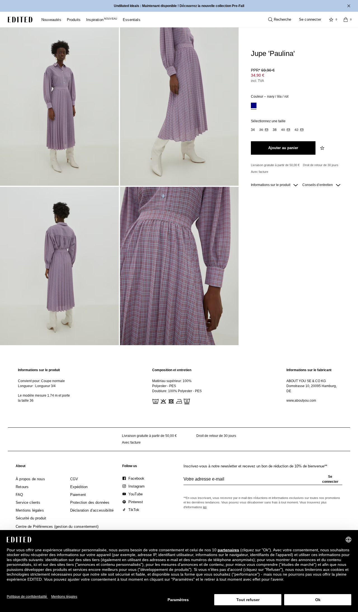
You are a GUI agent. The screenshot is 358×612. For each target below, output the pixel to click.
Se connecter (310, 19)
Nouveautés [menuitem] (51, 20)
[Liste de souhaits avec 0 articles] (331, 19)
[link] (20, 467)
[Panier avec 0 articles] (345, 19)
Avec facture (259, 171)
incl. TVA (257, 81)
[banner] (179, 6)
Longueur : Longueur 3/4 (37, 386)
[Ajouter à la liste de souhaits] (323, 148)
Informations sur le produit (271, 185)
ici (204, 507)
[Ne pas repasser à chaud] (178, 401)
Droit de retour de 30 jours (320, 165)
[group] (262, 481)
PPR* (263, 70)
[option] (253, 106)
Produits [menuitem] (74, 20)
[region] (45, 386)
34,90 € (257, 75)
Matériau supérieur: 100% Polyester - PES (172, 383)
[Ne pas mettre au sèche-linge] (170, 401)
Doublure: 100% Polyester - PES (177, 391)
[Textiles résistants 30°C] (155, 401)
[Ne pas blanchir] (163, 401)
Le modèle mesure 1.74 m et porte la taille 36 (44, 398)
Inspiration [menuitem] (101, 20)
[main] (179, 386)
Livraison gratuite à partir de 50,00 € (275, 165)
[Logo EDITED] (20, 19)
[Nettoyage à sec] (186, 401)
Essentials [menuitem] (131, 20)
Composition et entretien (171, 370)
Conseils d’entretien (318, 185)
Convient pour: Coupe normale (41, 381)
